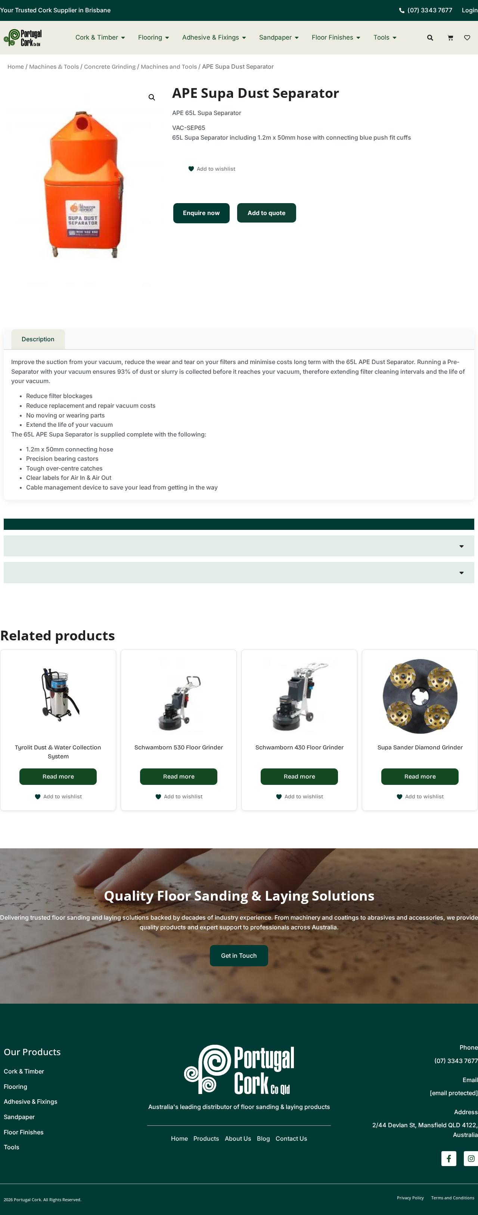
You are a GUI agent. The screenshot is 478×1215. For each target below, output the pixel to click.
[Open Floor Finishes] (358, 37)
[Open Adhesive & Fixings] (244, 37)
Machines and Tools (169, 66)
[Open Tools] (394, 37)
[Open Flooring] (167, 37)
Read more (58, 776)
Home (15, 66)
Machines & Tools (54, 66)
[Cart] (450, 37)
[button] (152, 97)
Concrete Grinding (110, 66)
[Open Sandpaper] (297, 37)
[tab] (239, 524)
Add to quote (267, 213)
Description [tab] (38, 339)
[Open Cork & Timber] (123, 37)
